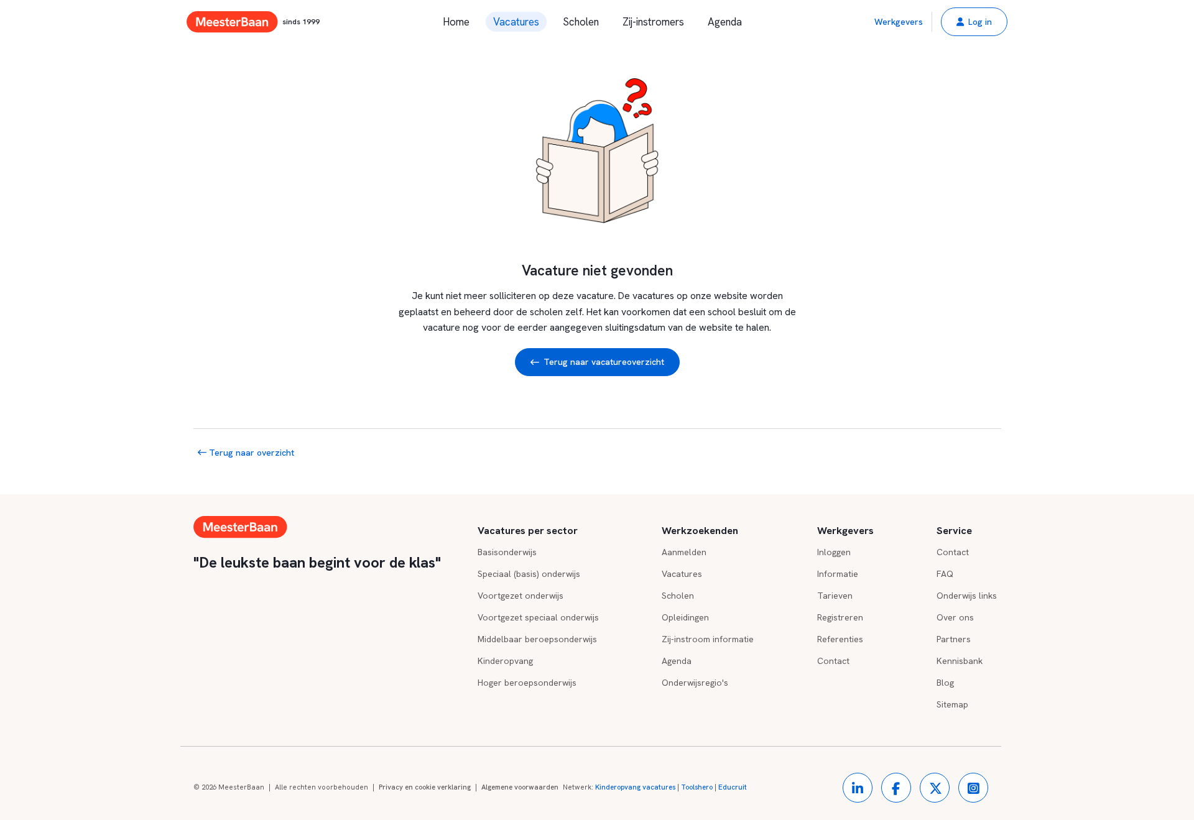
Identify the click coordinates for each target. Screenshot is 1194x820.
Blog (945, 682)
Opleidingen (685, 617)
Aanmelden (684, 552)
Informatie (837, 573)
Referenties (840, 639)
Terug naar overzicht (250, 452)
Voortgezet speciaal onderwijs (538, 617)
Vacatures (516, 22)
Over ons (955, 617)
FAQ (945, 573)
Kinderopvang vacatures (635, 787)
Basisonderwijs (507, 552)
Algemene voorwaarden (519, 787)
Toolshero (697, 787)
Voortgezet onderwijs (520, 595)
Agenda (725, 22)
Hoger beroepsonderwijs (527, 682)
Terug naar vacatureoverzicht (604, 361)
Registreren (840, 617)
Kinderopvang (505, 660)
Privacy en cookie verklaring (425, 787)
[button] (974, 21)
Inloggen (834, 552)
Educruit (732, 787)
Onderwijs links (967, 595)
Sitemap (952, 704)
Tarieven (835, 595)
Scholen (581, 22)
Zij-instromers (653, 22)
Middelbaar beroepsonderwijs (537, 639)
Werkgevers (898, 21)
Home (456, 22)
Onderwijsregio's (695, 682)
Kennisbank (960, 660)
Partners (954, 639)
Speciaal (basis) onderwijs (529, 573)
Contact (833, 660)
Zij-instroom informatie (708, 639)
